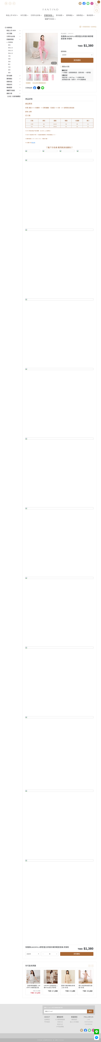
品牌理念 (47, 1019)
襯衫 (9, 64)
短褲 (9, 59)
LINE (88, 1019)
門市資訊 (47, 1022)
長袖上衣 (10, 53)
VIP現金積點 (60, 1026)
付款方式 (60, 1022)
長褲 (9, 61)
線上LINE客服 (74, 1022)
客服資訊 (74, 1017)
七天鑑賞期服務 (60, 1019)
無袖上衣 (10, 48)
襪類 (9, 72)
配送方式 (60, 1024)
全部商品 (10, 42)
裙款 (9, 70)
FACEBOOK (88, 1024)
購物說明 (60, 1017)
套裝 (9, 45)
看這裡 (33, 142)
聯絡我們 (74, 1019)
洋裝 (9, 56)
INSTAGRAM (89, 1022)
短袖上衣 (10, 50)
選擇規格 (63, 51)
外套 (9, 67)
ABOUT (47, 1017)
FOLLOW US (88, 1017)
